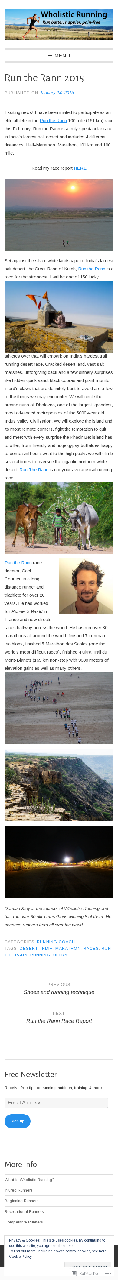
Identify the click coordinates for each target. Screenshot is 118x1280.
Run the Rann (53, 120)
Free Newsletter (31, 1074)
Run (82, 268)
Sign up (18, 1121)
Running (40, 955)
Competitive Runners (24, 1222)
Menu (62, 55)
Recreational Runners (24, 1211)
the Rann (96, 268)
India (46, 948)
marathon (68, 948)
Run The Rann (33, 469)
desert (29, 948)
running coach (56, 942)
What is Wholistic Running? (29, 1179)
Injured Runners (19, 1190)
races (91, 948)
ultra (60, 955)
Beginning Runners (22, 1200)
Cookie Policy (20, 1256)
